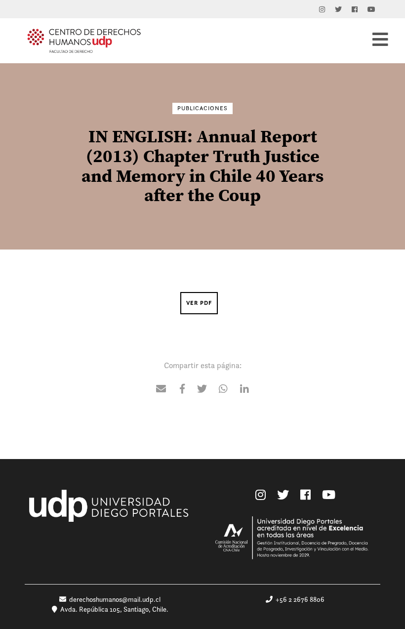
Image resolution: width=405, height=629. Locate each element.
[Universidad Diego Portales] (110, 511)
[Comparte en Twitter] (202, 389)
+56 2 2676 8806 (298, 599)
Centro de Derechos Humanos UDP (84, 40)
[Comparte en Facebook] (182, 389)
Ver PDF (199, 303)
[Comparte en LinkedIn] (244, 389)
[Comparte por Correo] (161, 389)
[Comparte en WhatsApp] (223, 389)
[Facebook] (355, 9)
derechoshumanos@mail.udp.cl (115, 599)
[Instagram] (322, 9)
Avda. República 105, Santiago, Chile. (112, 609)
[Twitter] (338, 9)
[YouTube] (371, 9)
